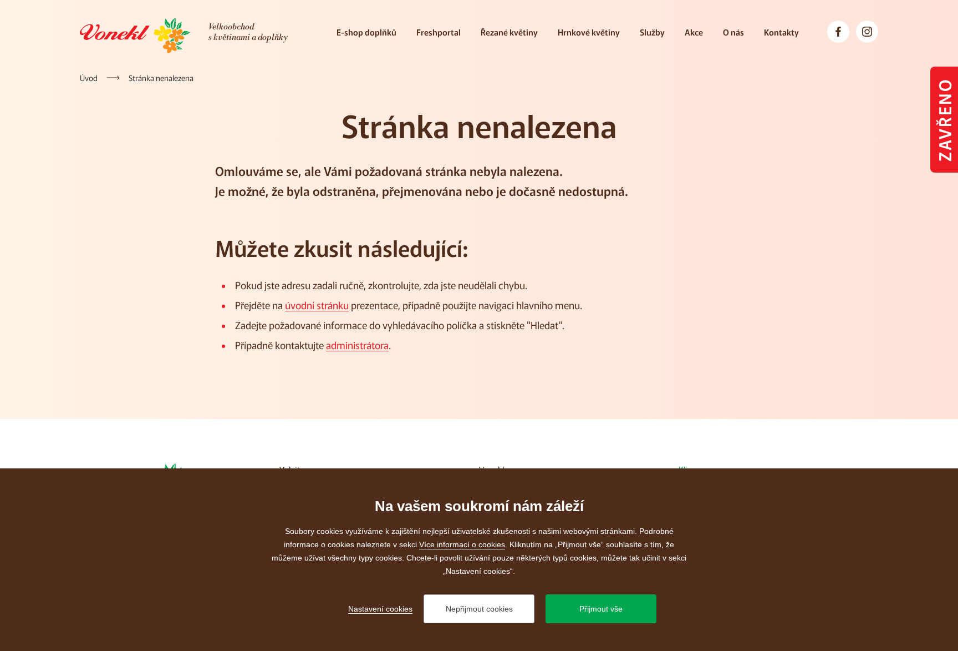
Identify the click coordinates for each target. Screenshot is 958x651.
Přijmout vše (601, 608)
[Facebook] (838, 32)
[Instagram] (867, 32)
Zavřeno (944, 120)
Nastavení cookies (380, 608)
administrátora (357, 344)
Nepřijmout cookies (479, 608)
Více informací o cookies (462, 544)
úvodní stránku (317, 304)
